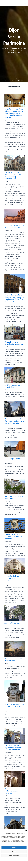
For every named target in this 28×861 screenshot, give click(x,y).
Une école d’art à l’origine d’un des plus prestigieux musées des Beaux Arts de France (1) (14, 298)
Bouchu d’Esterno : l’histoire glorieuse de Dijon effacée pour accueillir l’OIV (12, 176)
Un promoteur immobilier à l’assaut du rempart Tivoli (14, 706)
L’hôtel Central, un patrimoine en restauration (11, 578)
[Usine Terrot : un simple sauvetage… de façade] (14, 486)
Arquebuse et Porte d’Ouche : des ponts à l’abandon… (13, 537)
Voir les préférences (14, 855)
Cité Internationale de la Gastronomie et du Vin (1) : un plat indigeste (14, 421)
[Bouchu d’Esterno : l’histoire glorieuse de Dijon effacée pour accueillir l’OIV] (14, 163)
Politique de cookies (13, 858)
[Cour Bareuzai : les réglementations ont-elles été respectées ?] (14, 736)
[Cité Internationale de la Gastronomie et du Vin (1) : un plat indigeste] (14, 409)
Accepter (14, 847)
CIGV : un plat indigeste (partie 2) (13, 460)
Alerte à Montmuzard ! (13, 623)
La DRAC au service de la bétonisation (14, 386)
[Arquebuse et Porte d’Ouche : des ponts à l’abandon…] (14, 525)
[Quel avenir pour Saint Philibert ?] (14, 825)
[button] (26, 830)
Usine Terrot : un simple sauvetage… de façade (13, 497)
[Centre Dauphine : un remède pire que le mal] (14, 332)
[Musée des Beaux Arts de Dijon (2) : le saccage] (14, 216)
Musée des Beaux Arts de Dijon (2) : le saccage (14, 226)
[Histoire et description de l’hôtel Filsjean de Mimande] (14, 779)
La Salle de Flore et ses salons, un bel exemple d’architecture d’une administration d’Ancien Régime (13, 113)
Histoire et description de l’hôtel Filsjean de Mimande (14, 791)
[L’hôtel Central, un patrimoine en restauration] (14, 566)
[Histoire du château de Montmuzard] (14, 649)
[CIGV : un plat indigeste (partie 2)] (14, 449)
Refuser (14, 851)
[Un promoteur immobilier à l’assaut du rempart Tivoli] (14, 691)
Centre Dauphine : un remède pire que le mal (13, 343)
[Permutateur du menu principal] (25, 3)
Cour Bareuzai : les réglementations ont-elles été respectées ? (13, 748)
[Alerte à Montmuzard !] (14, 613)
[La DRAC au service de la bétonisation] (14, 375)
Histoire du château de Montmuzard (13, 660)
